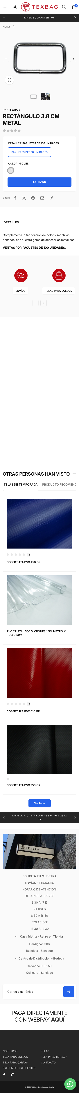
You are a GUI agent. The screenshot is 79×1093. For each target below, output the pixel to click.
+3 (28, 555)
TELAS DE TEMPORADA (21, 484)
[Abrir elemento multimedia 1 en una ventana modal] (39, 59)
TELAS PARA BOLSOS (58, 290)
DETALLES (11, 222)
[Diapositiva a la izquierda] (4, 18)
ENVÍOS (20, 290)
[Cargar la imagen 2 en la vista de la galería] (45, 96)
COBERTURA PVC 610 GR (23, 711)
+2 (28, 704)
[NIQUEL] (10, 170)
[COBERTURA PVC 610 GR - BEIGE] (16, 704)
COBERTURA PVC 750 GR (23, 785)
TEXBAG (11, 110)
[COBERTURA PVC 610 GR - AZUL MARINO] (8, 704)
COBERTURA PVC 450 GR (23, 562)
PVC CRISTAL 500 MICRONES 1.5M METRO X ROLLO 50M (36, 633)
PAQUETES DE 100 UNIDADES (29, 152)
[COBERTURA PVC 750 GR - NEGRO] (8, 779)
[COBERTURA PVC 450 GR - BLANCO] (12, 555)
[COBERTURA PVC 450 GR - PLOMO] (24, 555)
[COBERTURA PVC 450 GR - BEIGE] (16, 555)
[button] (5, 7)
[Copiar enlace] (51, 198)
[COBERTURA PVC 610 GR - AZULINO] (12, 704)
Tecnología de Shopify (46, 1087)
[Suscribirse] (68, 991)
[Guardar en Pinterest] (33, 198)
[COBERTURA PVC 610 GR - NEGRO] (24, 704)
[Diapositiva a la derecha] (75, 18)
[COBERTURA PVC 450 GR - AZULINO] (8, 555)
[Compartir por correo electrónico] (42, 198)
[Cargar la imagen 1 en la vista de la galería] (33, 96)
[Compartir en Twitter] (24, 198)
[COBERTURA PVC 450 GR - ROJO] (20, 555)
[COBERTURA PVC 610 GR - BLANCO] (20, 704)
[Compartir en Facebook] (15, 198)
